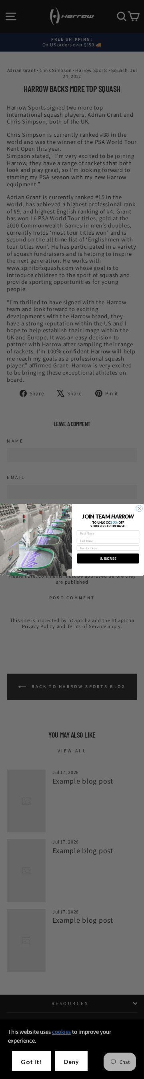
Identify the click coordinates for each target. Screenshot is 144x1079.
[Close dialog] (139, 508)
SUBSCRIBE (108, 558)
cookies (61, 1031)
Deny (71, 1061)
